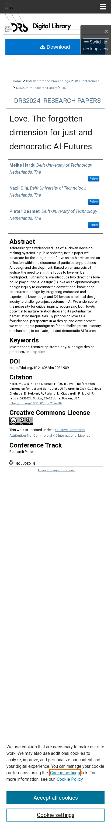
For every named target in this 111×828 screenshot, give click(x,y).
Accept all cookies (55, 798)
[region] (55, 782)
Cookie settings (65, 772)
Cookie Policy (70, 779)
